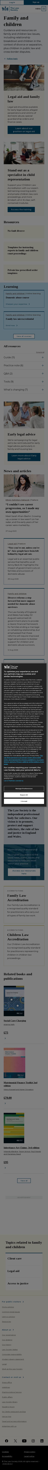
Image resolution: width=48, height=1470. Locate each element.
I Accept (24, 801)
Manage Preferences (24, 788)
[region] (24, 735)
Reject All (24, 795)
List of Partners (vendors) (13, 781)
